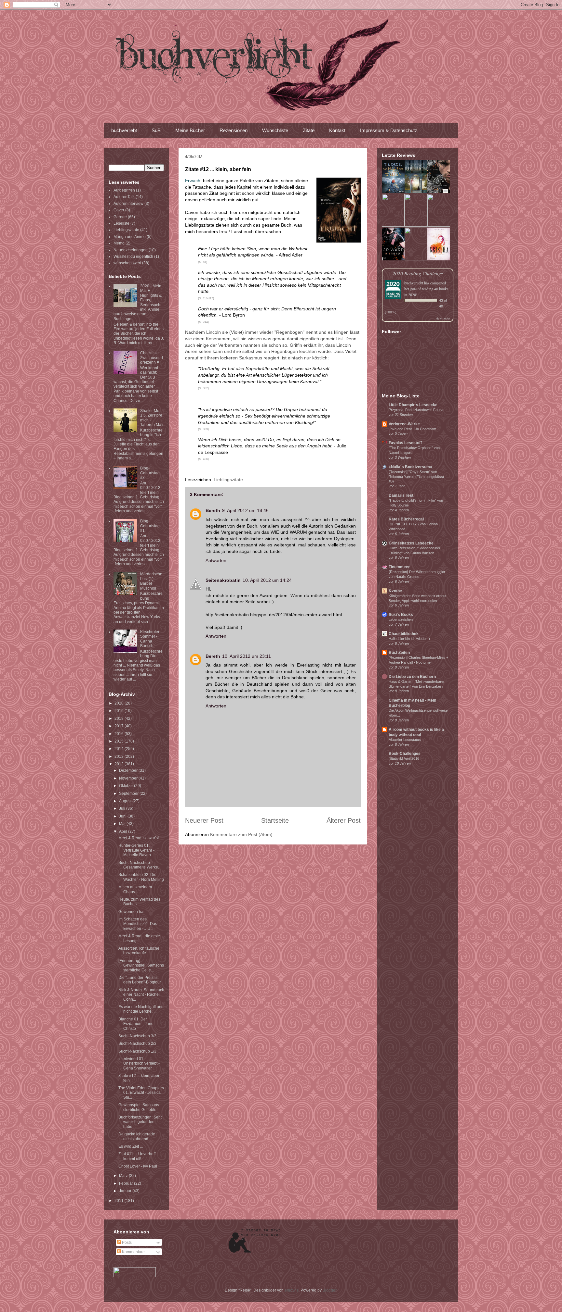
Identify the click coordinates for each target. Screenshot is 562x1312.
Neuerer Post (204, 820)
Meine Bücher (190, 130)
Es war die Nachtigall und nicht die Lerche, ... (141, 1009)
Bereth (213, 510)
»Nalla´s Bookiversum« (410, 467)
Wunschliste (275, 130)
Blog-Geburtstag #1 (150, 526)
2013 (119, 756)
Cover (119, 210)
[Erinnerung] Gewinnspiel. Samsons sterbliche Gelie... (141, 965)
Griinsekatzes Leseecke (411, 543)
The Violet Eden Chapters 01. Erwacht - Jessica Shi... (141, 1093)
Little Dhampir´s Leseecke (413, 405)
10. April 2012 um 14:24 (267, 580)
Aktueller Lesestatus (405, 740)
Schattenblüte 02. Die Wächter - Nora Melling (141, 876)
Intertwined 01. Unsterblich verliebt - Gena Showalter (139, 1063)
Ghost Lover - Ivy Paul (137, 1166)
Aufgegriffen (124, 190)
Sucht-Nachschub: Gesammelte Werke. (138, 864)
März (124, 1175)
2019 (119, 710)
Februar (126, 1183)
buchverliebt (124, 130)
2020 (119, 703)
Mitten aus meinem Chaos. (135, 889)
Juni (123, 816)
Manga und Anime (130, 236)
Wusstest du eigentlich (133, 256)
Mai (123, 823)
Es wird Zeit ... (130, 1146)
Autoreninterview (128, 203)
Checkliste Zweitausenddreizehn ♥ (151, 358)
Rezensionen (234, 130)
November (129, 778)
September (129, 793)
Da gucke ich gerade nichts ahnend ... (136, 1136)
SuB (156, 130)
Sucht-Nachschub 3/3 (137, 1036)
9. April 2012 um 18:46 (245, 510)
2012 (119, 764)
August (125, 801)
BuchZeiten (399, 652)
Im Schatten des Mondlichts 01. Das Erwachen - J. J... (137, 924)
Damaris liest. (401, 495)
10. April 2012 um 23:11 (246, 656)
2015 (119, 741)
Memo (119, 243)
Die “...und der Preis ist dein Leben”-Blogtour (139, 979)
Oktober (126, 785)
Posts (126, 1242)
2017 (119, 726)
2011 (119, 1200)
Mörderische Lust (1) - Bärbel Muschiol (151, 581)
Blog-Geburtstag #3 (150, 473)
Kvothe (395, 591)
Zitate (308, 130)
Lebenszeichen (401, 619)
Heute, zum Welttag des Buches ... (139, 901)
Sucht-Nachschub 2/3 (137, 1043)
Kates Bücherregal (406, 519)
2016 (119, 733)
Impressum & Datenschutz (388, 130)
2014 (119, 748)
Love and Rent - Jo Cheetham (412, 429)
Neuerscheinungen (131, 250)
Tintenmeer (399, 567)
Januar (125, 1191)
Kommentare (133, 1252)
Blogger (329, 1290)
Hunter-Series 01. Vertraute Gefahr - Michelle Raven (136, 850)
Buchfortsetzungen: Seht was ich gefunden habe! (140, 1122)
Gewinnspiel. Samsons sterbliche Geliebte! (138, 1107)
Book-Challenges (405, 753)
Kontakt (337, 130)
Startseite (275, 820)
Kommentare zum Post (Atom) (241, 834)
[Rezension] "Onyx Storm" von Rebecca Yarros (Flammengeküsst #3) (416, 476)
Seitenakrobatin (223, 580)
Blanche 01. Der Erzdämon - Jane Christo (136, 1024)
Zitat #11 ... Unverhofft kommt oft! (137, 1156)
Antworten (216, 560)
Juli (122, 808)
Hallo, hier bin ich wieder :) (409, 639)
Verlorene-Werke (404, 424)
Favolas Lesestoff (405, 443)
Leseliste (121, 223)
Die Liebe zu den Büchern (412, 676)
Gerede (120, 217)
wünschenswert (127, 263)
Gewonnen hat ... (133, 911)
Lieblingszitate (228, 479)
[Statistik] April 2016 (404, 758)
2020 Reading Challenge (418, 273)
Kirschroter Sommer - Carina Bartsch (149, 639)
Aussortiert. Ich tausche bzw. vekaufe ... (138, 950)
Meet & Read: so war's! (138, 838)
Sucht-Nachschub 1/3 (137, 1051)
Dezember (129, 770)
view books (442, 318)
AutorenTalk (124, 196)
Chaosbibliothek (404, 633)
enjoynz (292, 1290)
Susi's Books (401, 614)
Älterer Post (344, 820)
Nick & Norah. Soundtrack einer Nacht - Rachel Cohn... (141, 995)
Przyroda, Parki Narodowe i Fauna (416, 410)
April (123, 831)
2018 (119, 718)
